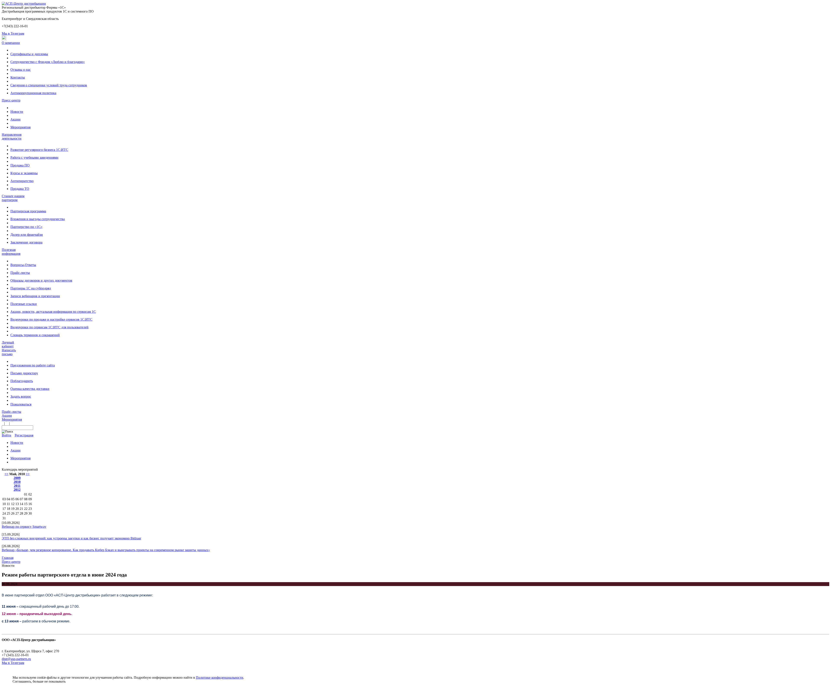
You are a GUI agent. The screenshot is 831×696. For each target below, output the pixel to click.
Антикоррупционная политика (33, 93)
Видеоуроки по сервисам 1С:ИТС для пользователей (49, 327)
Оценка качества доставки (29, 389)
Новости (16, 111)
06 (17, 499)
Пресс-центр (11, 100)
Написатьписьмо (9, 352)
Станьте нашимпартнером (13, 198)
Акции (15, 119)
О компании (11, 43)
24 (4, 513)
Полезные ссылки (23, 304)
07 (21, 499)
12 (12, 504)
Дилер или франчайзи (26, 234)
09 (30, 499)
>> (28, 474)
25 (8, 513)
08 (25, 499)
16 (30, 504)
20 (17, 508)
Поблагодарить (21, 381)
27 (17, 513)
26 (12, 513)
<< (6, 474)
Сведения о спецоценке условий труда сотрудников (48, 85)
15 (25, 504)
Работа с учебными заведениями (34, 157)
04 (8, 499)
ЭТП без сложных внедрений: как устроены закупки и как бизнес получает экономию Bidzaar (71, 538)
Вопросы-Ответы (23, 265)
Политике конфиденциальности (219, 677)
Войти (6, 435)
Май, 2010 (17, 474)
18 (8, 508)
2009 (17, 478)
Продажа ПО (20, 165)
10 (4, 504)
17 (4, 508)
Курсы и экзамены (24, 173)
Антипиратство (22, 181)
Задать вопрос (20, 396)
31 (4, 518)
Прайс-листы (20, 273)
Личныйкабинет (8, 344)
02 (30, 494)
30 (30, 513)
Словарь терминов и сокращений (35, 335)
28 (21, 513)
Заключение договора (26, 242)
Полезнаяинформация (11, 251)
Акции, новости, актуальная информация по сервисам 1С (53, 311)
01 (25, 494)
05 (12, 499)
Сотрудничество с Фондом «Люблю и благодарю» (47, 62)
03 (4, 499)
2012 (17, 489)
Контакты (17, 77)
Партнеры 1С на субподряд (30, 288)
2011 (17, 486)
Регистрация (24, 435)
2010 (17, 482)
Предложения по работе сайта (32, 365)
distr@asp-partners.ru (16, 659)
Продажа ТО (19, 189)
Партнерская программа (28, 211)
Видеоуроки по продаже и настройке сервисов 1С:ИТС (51, 319)
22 (25, 508)
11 (8, 504)
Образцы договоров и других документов (41, 280)
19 (12, 508)
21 (21, 508)
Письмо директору (24, 373)
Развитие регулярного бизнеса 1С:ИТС (39, 150)
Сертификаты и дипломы (29, 54)
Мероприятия (20, 127)
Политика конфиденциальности (25, 644)
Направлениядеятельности (11, 136)
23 (30, 508)
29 (25, 513)
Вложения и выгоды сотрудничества (37, 219)
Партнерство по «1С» (26, 227)
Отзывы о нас (20, 69)
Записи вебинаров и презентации (35, 296)
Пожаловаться (20, 404)
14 (21, 504)
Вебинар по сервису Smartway (24, 526)
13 (17, 504)
